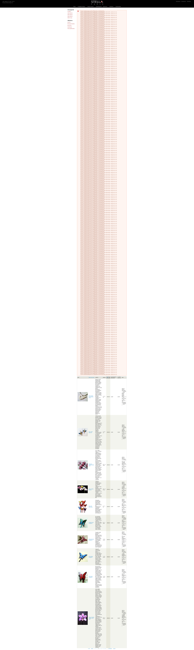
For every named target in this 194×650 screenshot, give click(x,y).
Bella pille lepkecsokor (91, 506)
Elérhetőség (189, 1)
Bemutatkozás (183, 1)
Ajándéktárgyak (98, 6)
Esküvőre (68, 22)
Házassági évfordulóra (71, 23)
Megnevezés (91, 377)
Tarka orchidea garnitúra (91, 489)
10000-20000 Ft (70, 13)
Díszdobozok (105, 6)
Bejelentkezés (178, 1)
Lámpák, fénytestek (90, 6)
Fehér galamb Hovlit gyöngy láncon (91, 396)
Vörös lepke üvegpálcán (91, 577)
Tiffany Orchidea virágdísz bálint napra (91, 618)
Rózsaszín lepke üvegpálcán (91, 540)
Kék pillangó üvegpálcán (91, 557)
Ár (107, 377)
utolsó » (114, 648)
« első (89, 648)
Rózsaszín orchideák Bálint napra (91, 465)
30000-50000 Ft (70, 16)
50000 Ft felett (69, 17)
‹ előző (92, 648)
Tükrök (74, 6)
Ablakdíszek (111, 6)
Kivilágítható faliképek (81, 6)
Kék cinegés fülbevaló (91, 432)
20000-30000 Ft (70, 14)
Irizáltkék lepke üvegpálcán (91, 523)
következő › (110, 648)
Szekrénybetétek (118, 6)
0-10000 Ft (69, 11)
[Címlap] (97, 3)
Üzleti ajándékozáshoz (71, 28)
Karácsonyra (69, 25)
